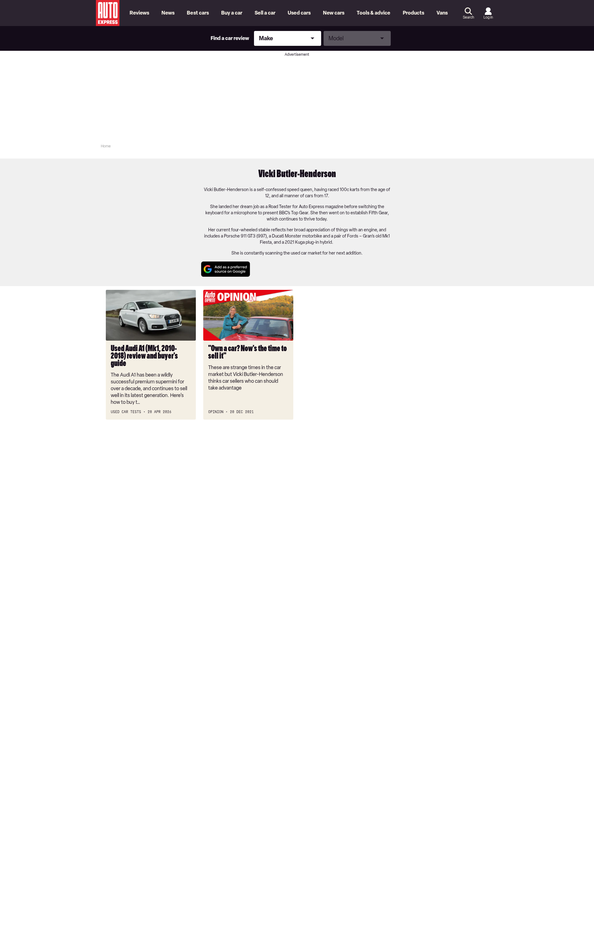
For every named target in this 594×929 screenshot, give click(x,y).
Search (468, 17)
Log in (488, 17)
